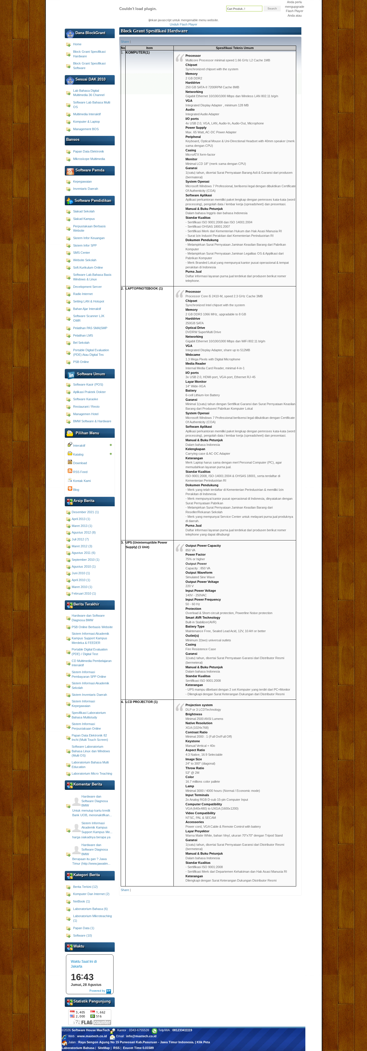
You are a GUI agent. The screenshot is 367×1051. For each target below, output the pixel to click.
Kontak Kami (81, 480)
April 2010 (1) (81, 580)
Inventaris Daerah (85, 188)
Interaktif (78, 445)
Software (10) (82, 935)
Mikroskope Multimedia (89, 159)
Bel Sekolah (81, 342)
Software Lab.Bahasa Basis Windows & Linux (92, 277)
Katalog (77, 454)
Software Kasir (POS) (88, 384)
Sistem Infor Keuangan (89, 238)
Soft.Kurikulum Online (88, 267)
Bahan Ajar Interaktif (87, 308)
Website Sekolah (84, 260)
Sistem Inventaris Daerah (89, 694)
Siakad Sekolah (84, 211)
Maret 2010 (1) (82, 587)
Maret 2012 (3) (82, 546)
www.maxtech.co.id (92, 1036)
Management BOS (86, 129)
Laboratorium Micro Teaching (92, 773)
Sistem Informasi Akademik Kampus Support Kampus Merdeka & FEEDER (90, 638)
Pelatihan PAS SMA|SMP (90, 328)
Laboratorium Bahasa (78, 1048)
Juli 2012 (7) (80, 539)
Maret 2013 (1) (82, 526)
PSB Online (81, 362)
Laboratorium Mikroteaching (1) (92, 918)
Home (77, 44)
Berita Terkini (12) (85, 886)
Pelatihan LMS (83, 335)
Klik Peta (203, 1042)
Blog (75, 489)
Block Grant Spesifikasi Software (89, 66)
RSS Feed (79, 472)
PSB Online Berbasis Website (92, 627)
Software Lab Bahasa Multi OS (91, 105)
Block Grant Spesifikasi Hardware (89, 54)
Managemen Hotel (85, 414)
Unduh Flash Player (183, 24)
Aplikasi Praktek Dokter (89, 392)
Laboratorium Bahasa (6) (90, 909)
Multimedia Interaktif (87, 114)
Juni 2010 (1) (81, 573)
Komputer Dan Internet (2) (91, 894)
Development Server (87, 286)
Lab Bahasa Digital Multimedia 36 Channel (88, 93)
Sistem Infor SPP (85, 245)
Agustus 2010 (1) (84, 566)
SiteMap (104, 1048)
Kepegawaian (82, 181)
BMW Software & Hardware (92, 421)
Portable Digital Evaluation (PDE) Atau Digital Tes (91, 352)
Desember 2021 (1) (85, 512)
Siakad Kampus (84, 218)
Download (79, 463)
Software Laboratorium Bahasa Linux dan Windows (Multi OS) (91, 751)
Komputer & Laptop (86, 121)
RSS (116, 1048)
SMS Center (81, 252)
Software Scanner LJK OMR (88, 318)
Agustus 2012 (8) (84, 532)
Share (125, 41)
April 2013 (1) (81, 519)
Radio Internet (83, 294)
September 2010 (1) (85, 559)
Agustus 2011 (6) (83, 552)
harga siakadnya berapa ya (91, 837)
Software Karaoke (85, 399)
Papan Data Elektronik (88, 151)
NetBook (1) (81, 901)
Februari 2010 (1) (84, 593)
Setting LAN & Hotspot (88, 301)
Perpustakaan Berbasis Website (89, 228)
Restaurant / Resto (86, 406)
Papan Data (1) (83, 928)
